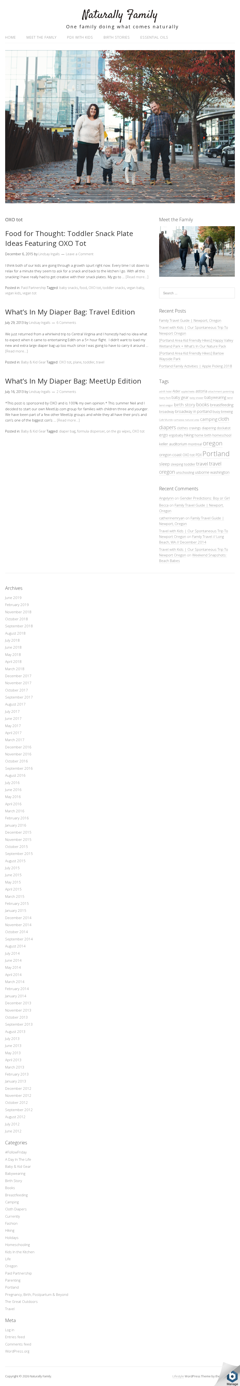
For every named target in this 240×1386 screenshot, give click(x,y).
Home (10, 37)
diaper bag (67, 431)
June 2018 (13, 647)
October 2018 (16, 619)
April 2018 (13, 661)
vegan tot (29, 293)
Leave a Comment (80, 254)
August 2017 (15, 704)
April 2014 (13, 974)
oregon (212, 443)
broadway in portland (193, 411)
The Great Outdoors (21, 1301)
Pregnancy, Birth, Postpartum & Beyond (36, 1294)
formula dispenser (91, 431)
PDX (199, 455)
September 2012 (19, 1109)
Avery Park (165, 397)
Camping (12, 1202)
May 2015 (13, 882)
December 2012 (18, 1088)
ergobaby (176, 435)
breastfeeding (221, 404)
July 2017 (12, 711)
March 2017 (14, 739)
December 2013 (18, 1003)
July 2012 (12, 1124)
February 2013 (17, 1074)
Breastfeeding (16, 1195)
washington (219, 472)
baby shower (196, 397)
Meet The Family (41, 37)
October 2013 (16, 1017)
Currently (12, 1216)
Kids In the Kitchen (19, 1251)
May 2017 (13, 725)
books (202, 404)
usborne (202, 472)
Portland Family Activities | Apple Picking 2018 (195, 366)
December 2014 (18, 917)
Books (10, 1187)
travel (100, 362)
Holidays (12, 1237)
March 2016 (14, 811)
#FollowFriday (16, 1152)
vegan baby (135, 287)
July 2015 (12, 867)
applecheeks (188, 391)
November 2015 (18, 839)
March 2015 (14, 896)
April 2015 (13, 889)
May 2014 (13, 967)
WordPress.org (17, 1351)
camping (208, 419)
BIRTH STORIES (117, 37)
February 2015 (17, 903)
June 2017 (13, 718)
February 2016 (17, 818)
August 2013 (15, 1031)
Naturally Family (120, 15)
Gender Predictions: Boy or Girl (205, 498)
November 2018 (18, 612)
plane (77, 362)
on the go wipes (118, 431)
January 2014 (15, 996)
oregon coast (170, 454)
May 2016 (13, 796)
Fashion (11, 1223)
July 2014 (12, 953)
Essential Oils (154, 37)
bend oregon (166, 405)
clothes (182, 428)
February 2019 (17, 604)
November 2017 (18, 682)
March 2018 (14, 668)
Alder (176, 391)
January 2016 (15, 825)
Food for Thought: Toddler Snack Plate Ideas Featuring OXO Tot (69, 238)
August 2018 (15, 633)
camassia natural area (186, 419)
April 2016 (13, 804)
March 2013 (14, 1067)
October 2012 (16, 1102)
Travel (10, 1308)
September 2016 (19, 768)
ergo (163, 435)
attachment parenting (221, 391)
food (83, 287)
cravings (195, 428)
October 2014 (16, 931)
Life (8, 1259)
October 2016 (16, 761)
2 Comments (66, 391)
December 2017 (18, 675)
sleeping (177, 464)
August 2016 (15, 775)
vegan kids (13, 293)
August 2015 (15, 860)
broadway (166, 411)
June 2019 (13, 597)
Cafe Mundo (166, 419)
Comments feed (18, 1344)
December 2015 (18, 832)
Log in (9, 1329)
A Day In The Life (18, 1159)
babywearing (215, 397)
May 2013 (13, 1052)
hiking (189, 435)
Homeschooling (17, 1244)
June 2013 (13, 1045)
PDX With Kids (80, 37)
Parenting (12, 1280)
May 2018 (13, 654)
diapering (209, 428)
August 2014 (15, 946)
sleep (164, 464)
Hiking (9, 1230)
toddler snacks (114, 287)
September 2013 (19, 1024)
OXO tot (95, 287)
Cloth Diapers (16, 1209)
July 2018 (12, 640)
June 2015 (13, 874)
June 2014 (13, 960)
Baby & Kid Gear (33, 362)
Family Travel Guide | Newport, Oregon (190, 320)
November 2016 (18, 754)
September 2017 (19, 697)
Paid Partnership (33, 287)
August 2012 (15, 1116)
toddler (88, 362)
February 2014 (17, 988)
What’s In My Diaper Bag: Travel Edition (70, 312)
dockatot (224, 428)
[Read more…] (137, 276)
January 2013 (15, 1081)
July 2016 (12, 782)
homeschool (221, 435)
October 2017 (16, 690)
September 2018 (19, 626)
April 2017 (13, 732)
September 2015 (19, 853)
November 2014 (18, 924)
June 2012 (13, 1131)
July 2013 (12, 1038)
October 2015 (16, 846)
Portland (216, 453)
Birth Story (13, 1180)
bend (230, 397)
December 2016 (18, 747)
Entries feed (15, 1336)
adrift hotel (165, 391)
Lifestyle (178, 1376)
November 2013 (18, 1010)
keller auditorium (173, 444)
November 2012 (18, 1095)
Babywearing (15, 1173)
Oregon (11, 1266)
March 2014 (14, 981)
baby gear (180, 397)
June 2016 (13, 789)
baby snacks (68, 287)
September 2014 (19, 939)
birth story (184, 404)
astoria (201, 391)
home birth (203, 435)
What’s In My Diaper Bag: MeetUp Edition (73, 381)
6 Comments (66, 322)
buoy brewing (223, 411)
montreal (195, 444)
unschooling (185, 472)
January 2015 (15, 910)
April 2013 (13, 1059)
